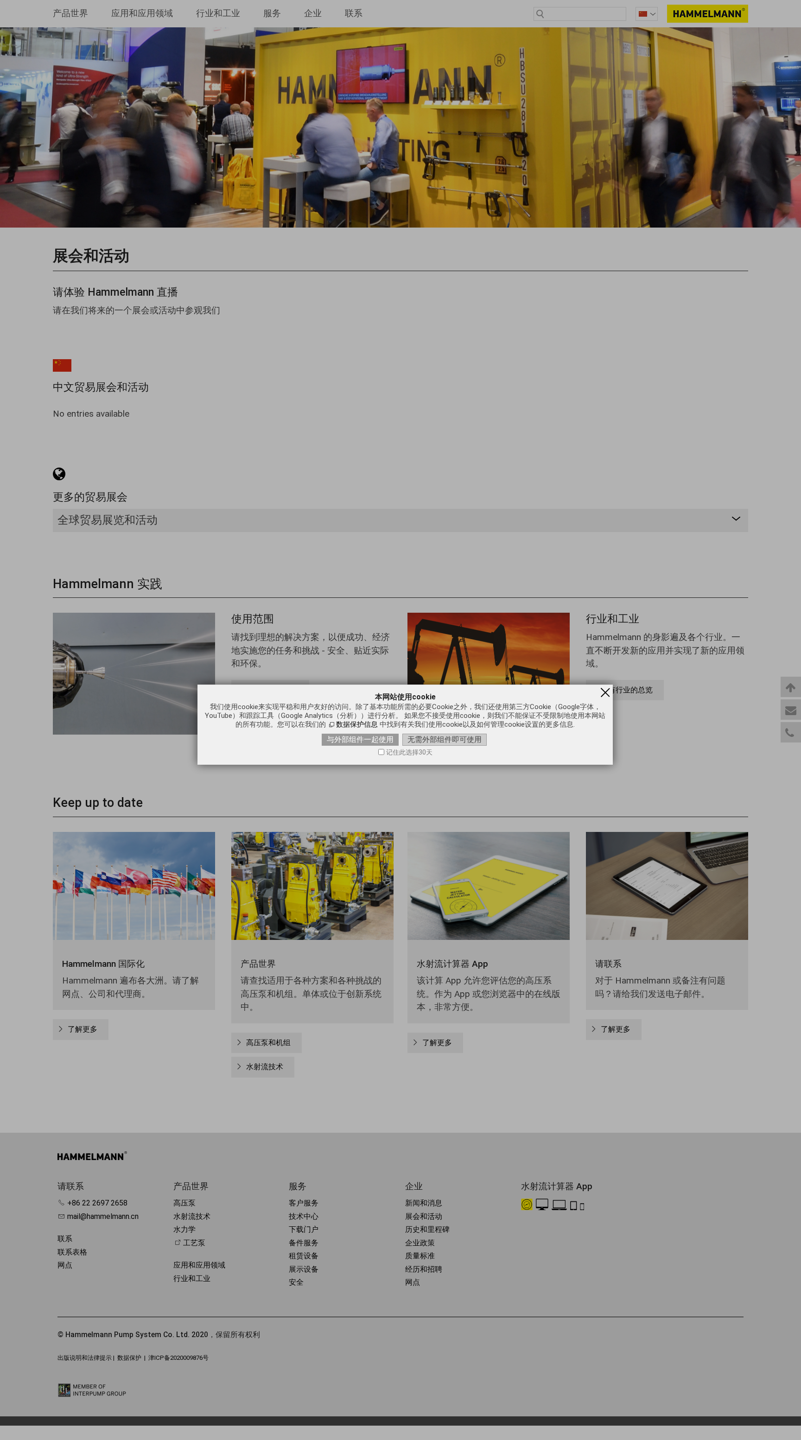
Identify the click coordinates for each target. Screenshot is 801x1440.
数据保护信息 (357, 724)
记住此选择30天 (409, 752)
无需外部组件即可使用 (444, 739)
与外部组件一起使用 (360, 739)
